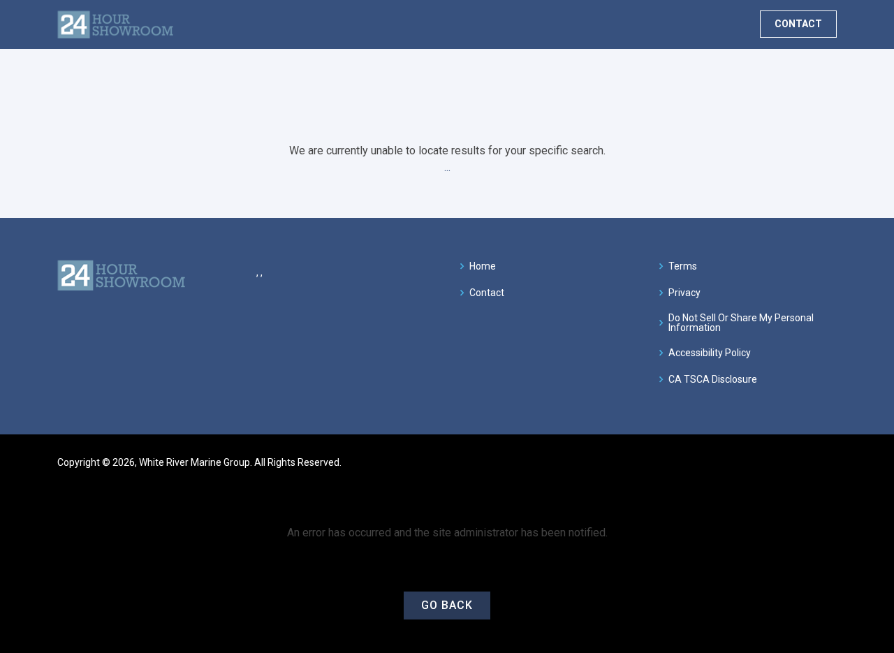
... (447, 167)
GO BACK (447, 605)
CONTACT (798, 23)
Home (482, 266)
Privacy (684, 293)
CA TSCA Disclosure (712, 379)
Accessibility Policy (709, 353)
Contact (486, 293)
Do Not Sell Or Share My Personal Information (741, 322)
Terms (682, 266)
